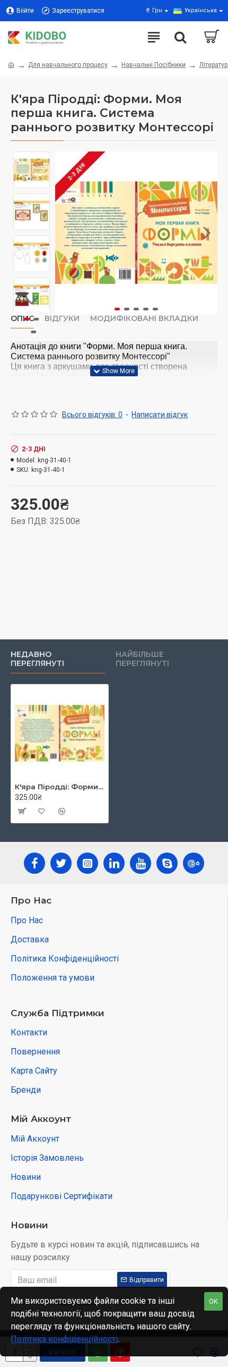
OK (213, 1301)
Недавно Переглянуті (37, 659)
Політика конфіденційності (64, 1339)
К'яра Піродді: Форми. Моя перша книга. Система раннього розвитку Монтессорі (59, 786)
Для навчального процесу (68, 65)
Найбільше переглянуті (142, 659)
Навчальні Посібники (153, 65)
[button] (65, 232)
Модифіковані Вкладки (144, 318)
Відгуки (62, 318)
